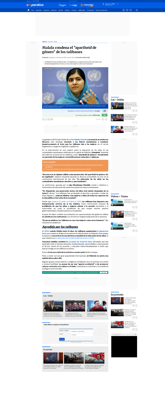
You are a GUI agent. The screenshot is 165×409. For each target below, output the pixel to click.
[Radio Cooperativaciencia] (73, 5)
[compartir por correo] (103, 119)
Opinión (67, 10)
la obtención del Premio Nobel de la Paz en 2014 (74, 238)
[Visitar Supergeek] (131, 11)
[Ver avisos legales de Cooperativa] (123, 11)
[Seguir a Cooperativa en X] (36, 1)
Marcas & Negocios (101, 10)
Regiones (54, 10)
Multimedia (81, 10)
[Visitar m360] (127, 11)
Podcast (74, 10)
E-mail (61, 334)
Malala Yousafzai (81, 139)
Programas (90, 10)
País (32, 10)
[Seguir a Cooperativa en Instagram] (38, 1)
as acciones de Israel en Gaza (79, 242)
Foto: (44, 68)
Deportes (46, 10)
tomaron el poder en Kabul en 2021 (66, 201)
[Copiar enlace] (106, 119)
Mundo (61, 10)
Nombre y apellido (64, 330)
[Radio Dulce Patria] (62, 5)
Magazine (39, 10)
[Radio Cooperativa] (86, 5)
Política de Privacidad (76, 342)
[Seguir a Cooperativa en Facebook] (34, 1)
